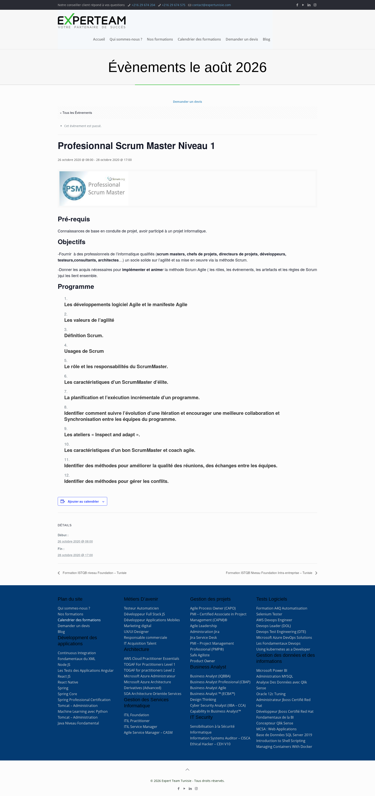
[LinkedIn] (309, 5)
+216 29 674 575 (173, 5)
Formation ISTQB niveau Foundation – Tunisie (94, 572)
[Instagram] (315, 5)
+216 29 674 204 (143, 5)
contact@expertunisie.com (211, 5)
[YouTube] (303, 5)
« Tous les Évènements (76, 112)
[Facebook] (297, 5)
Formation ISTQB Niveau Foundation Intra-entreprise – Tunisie (269, 572)
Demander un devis (187, 102)
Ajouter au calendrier (83, 501)
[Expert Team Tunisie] (92, 21)
